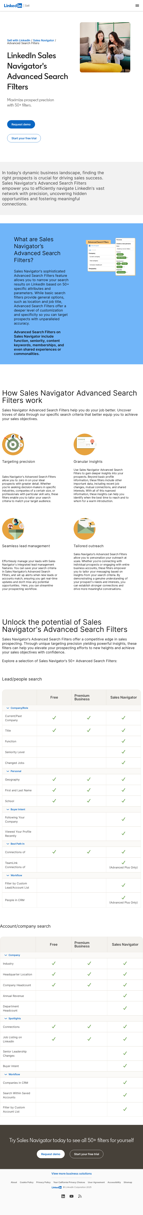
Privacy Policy (43, 1182)
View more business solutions (71, 1173)
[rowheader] (71, 708)
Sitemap (128, 1182)
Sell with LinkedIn (18, 40)
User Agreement (96, 1182)
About (14, 1182)
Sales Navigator (43, 40)
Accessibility (114, 1182)
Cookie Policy (26, 1182)
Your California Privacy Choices (69, 1182)
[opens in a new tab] (63, 1197)
